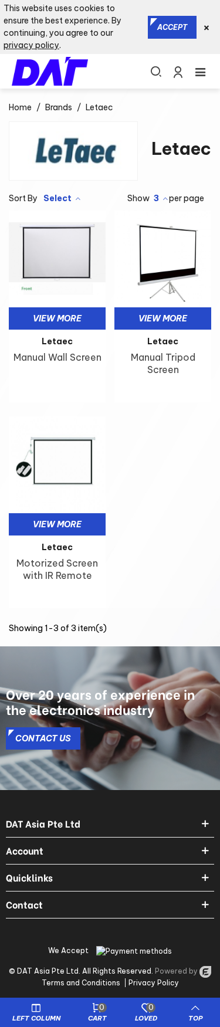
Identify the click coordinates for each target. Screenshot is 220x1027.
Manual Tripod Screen (163, 363)
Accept (172, 27)
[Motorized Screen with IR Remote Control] (57, 464)
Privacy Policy (153, 982)
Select (58, 198)
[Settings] (178, 71)
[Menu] (200, 71)
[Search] (155, 71)
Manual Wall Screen (57, 357)
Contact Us (43, 738)
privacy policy (31, 45)
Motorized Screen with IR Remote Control (57, 575)
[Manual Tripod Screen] (162, 259)
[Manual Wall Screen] (57, 259)
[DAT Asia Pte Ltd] (50, 71)
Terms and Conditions (81, 982)
